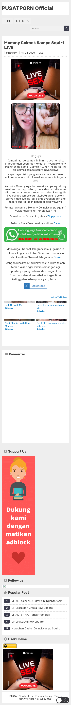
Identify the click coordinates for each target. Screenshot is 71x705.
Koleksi (21, 21)
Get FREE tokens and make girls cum (51, 324)
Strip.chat (9, 308)
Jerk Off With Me (13, 305)
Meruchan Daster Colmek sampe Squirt (36, 628)
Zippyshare (54, 216)
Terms (58, 696)
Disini (57, 223)
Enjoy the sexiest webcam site (50, 306)
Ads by (59, 297)
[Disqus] (35, 399)
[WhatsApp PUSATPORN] (35, 234)
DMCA (13, 696)
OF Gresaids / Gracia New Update (32, 607)
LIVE (41, 52)
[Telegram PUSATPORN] (4, 586)
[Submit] (66, 28)
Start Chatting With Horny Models (18, 324)
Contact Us (26, 696)
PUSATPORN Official (30, 699)
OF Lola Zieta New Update (28, 621)
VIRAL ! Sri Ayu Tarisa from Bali (31, 614)
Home (7, 21)
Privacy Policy (43, 696)
